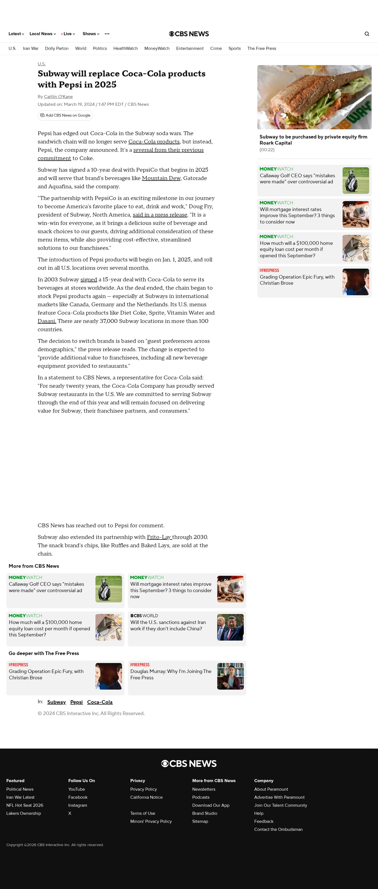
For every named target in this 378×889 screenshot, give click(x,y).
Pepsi (76, 702)
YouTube (76, 789)
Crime (216, 48)
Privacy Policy (143, 789)
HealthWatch (125, 48)
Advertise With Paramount (279, 797)
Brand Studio (204, 813)
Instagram (77, 805)
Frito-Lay (159, 537)
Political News (19, 789)
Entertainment (190, 48)
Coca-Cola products (154, 141)
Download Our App (210, 805)
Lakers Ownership (23, 813)
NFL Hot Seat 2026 (24, 805)
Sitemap (200, 821)
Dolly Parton (57, 48)
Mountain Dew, (162, 178)
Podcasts (200, 797)
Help (258, 813)
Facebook (77, 797)
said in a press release (160, 215)
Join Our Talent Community (280, 805)
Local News (42, 34)
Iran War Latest (20, 797)
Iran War (30, 48)
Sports (235, 48)
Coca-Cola (100, 702)
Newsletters (203, 789)
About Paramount (271, 789)
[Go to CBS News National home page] (189, 34)
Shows (90, 34)
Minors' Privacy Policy (151, 821)
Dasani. (47, 321)
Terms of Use (142, 813)
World (80, 48)
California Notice (146, 797)
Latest (15, 34)
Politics (100, 48)
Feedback (263, 821)
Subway (56, 702)
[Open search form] (366, 33)
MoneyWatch (157, 48)
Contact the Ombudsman (278, 829)
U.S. (12, 48)
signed (89, 279)
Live (68, 34)
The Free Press (261, 48)
